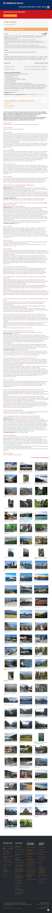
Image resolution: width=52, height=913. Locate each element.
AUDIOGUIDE (17, 873)
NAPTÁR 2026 (29, 856)
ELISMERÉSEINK (6, 850)
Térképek (40, 865)
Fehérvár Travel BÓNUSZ (19, 849)
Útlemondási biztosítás (19, 860)
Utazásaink (22, 7)
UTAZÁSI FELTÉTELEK (19, 862)
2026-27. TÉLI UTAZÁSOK (31, 847)
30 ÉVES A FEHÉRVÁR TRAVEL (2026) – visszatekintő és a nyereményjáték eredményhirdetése (42, 870)
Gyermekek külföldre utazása (32, 879)
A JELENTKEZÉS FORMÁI (31, 862)
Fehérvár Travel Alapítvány (7, 862)
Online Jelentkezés (10, 15)
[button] (48, 6)
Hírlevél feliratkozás (42, 849)
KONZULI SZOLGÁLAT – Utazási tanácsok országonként (31, 875)
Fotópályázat (41, 854)
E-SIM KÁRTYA (17, 886)
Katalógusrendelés (42, 847)
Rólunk (5, 848)
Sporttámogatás (41, 882)
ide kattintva (21, 90)
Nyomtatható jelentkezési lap (32, 868)
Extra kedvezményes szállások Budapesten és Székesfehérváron (19, 877)
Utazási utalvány (41, 858)
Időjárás (40, 863)
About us (9, 848)
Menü (39, 7)
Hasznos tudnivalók (9, 105)
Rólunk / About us (31, 7)
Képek (6, 104)
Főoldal (44, 7)
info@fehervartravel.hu (44, 908)
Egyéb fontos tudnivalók (19, 851)
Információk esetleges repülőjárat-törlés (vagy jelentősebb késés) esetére (19, 870)
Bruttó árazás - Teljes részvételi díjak (19, 101)
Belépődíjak (7, 102)
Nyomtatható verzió (9, 106)
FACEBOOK (5, 876)
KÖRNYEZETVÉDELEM (43, 851)
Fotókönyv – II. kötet (42, 856)
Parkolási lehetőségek (18, 880)
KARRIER (4, 868)
